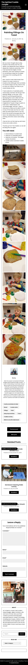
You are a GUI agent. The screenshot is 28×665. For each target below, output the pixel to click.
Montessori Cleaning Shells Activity (14, 485)
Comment (6, 531)
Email (5, 558)
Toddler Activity (8, 416)
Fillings (6, 410)
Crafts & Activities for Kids (11, 404)
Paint (12, 410)
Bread (5, 407)
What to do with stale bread (11, 420)
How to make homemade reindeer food (14, 450)
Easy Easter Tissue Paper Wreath (14, 504)
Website (5, 566)
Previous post (14, 429)
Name (5, 550)
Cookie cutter (14, 407)
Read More (14, 456)
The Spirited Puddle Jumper (9, 3)
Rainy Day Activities (9, 413)
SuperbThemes (15, 662)
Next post (14, 434)
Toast (19, 413)
